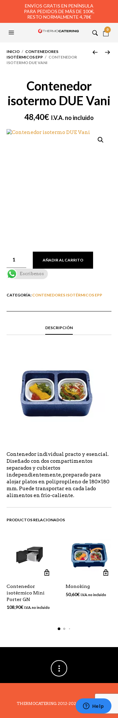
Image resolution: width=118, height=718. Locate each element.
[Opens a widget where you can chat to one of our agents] (93, 706)
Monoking (78, 586)
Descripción (59, 327)
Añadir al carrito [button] (46, 572)
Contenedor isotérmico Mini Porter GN (26, 593)
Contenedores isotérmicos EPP (32, 54)
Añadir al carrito (63, 260)
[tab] (59, 328)
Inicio (13, 51)
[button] (12, 32)
